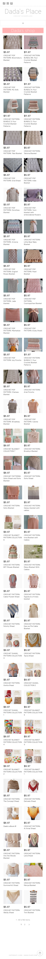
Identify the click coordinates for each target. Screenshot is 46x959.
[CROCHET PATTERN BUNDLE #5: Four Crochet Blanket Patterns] (33, 42)
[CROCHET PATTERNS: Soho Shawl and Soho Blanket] (12, 463)
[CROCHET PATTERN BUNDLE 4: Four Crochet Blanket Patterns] (33, 74)
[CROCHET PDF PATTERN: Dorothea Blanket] (12, 195)
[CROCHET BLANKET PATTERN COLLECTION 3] (33, 727)
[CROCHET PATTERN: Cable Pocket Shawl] (12, 581)
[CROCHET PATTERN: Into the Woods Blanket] (12, 840)
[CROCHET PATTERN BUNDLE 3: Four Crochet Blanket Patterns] (12, 106)
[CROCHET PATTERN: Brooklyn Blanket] (33, 436)
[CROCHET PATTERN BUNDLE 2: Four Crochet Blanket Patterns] (33, 106)
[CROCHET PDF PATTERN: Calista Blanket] (33, 406)
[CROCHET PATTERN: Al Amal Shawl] (33, 813)
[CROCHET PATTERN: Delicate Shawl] (33, 786)
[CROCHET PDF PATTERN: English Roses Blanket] (12, 256)
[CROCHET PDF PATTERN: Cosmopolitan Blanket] (33, 285)
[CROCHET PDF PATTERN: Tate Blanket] (12, 138)
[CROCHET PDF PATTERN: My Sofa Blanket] (12, 74)
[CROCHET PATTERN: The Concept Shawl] (12, 786)
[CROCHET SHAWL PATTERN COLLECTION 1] (12, 697)
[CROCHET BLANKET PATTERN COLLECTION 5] (33, 697)
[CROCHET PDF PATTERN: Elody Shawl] (33, 315)
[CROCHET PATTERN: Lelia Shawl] (33, 840)
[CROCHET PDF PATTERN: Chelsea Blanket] (12, 377)
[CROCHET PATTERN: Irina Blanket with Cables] (33, 522)
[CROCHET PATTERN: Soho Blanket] (12, 492)
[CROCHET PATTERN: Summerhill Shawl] (12, 870)
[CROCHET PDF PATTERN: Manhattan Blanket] (12, 315)
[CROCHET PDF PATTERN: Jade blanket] (12, 285)
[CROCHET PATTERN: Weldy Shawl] (12, 897)
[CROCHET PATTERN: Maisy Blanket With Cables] (33, 552)
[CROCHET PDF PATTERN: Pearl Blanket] (33, 256)
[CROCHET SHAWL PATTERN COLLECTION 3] (12, 640)
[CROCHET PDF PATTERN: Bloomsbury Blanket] (12, 42)
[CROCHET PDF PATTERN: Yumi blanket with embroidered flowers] (33, 195)
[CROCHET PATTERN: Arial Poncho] (33, 377)
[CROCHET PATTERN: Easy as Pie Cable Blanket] (33, 611)
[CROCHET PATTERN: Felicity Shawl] (12, 611)
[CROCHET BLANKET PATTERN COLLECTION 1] (33, 756)
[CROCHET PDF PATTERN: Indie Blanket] (33, 165)
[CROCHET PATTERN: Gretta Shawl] (12, 670)
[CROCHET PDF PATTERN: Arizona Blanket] (12, 226)
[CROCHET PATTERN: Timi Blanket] (33, 897)
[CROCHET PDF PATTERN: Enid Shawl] (12, 165)
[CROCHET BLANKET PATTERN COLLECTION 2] (12, 756)
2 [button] (24, 924)
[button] (23, 23)
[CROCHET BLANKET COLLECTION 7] (12, 436)
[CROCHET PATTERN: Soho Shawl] (33, 463)
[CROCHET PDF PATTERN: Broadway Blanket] (12, 406)
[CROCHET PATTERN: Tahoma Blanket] (33, 138)
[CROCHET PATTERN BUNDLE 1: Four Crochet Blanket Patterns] (33, 345)
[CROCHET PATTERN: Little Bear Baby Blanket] (33, 226)
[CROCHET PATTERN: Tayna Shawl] (33, 640)
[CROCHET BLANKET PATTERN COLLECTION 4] (12, 727)
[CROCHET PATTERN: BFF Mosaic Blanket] (12, 552)
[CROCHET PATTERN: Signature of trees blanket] (33, 581)
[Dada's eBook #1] (12, 813)
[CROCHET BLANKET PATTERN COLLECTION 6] (12, 522)
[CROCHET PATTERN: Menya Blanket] (33, 870)
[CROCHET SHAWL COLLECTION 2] (33, 670)
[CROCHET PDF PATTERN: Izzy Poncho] (12, 345)
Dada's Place (23, 11)
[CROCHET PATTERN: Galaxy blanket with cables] (33, 492)
